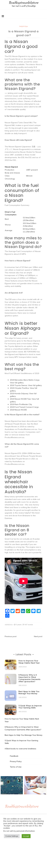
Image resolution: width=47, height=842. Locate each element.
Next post (38, 636)
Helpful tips (23, 26)
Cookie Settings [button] (11, 836)
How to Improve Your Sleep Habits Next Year (29, 662)
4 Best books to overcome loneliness (20, 748)
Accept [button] (26, 836)
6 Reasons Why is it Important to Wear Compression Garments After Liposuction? (29, 678)
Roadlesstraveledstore (23, 3)
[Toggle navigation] (3, 16)
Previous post (10, 636)
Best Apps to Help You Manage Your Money (29, 692)
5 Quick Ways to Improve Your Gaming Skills (30, 706)
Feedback (14, 756)
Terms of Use (15, 767)
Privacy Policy (16, 761)
